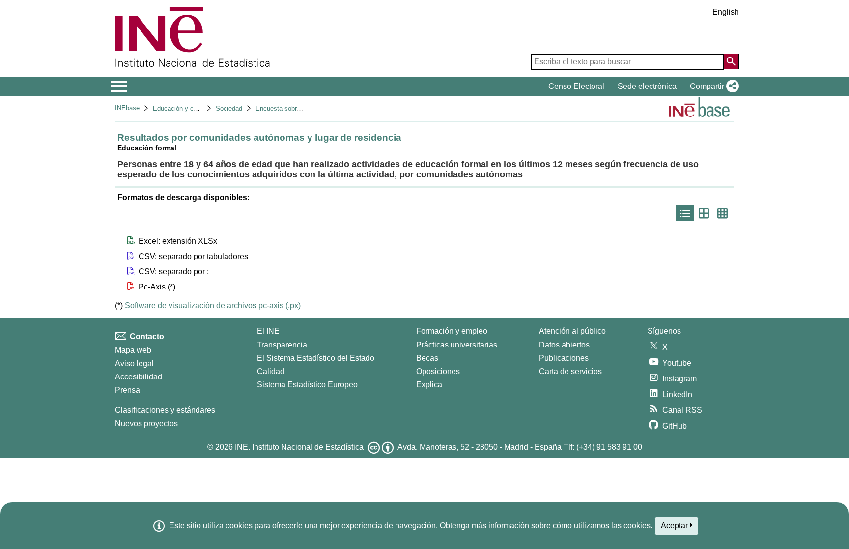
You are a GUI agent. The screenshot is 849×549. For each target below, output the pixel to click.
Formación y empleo (451, 331)
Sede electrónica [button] (647, 86)
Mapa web (133, 350)
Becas (427, 358)
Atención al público (572, 331)
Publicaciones (564, 358)
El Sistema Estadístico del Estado (315, 358)
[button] (712, 86)
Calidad (270, 371)
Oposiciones (438, 371)
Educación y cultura (181, 108)
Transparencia (282, 345)
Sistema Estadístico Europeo (307, 384)
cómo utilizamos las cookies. (602, 525)
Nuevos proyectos (146, 423)
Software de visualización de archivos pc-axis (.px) (213, 305)
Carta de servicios (570, 371)
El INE (268, 331)
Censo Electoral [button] (576, 86)
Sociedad (229, 108)
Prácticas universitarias (456, 345)
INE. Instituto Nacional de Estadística (299, 447)
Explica (429, 384)
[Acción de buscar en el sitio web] (731, 61)
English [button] (725, 12)
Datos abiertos (564, 345)
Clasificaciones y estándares (165, 410)
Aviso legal (134, 363)
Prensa (127, 390)
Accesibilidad (138, 377)
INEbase (127, 108)
